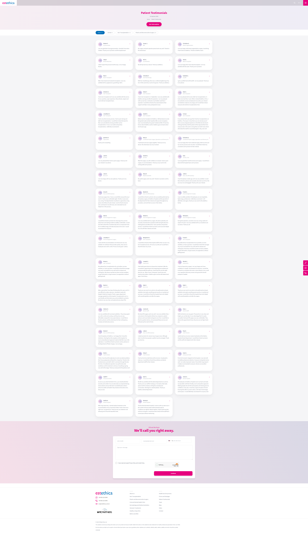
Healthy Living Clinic (135, 511)
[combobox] (170, 441)
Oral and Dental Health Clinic (137, 502)
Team (160, 502)
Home (148, 19)
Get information (154, 24)
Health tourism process (165, 493)
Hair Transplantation (135, 496)
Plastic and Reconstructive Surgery (139, 499)
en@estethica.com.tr (104, 504)
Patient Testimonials (164, 499)
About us (132, 493)
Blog (160, 505)
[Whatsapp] (305, 267)
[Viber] (305, 273)
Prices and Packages (164, 496)
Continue (173, 473)
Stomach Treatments (135, 508)
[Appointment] (305, 262)
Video (160, 508)
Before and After (134, 514)
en (299, 3)
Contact (161, 511)
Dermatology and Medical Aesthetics (139, 505)
